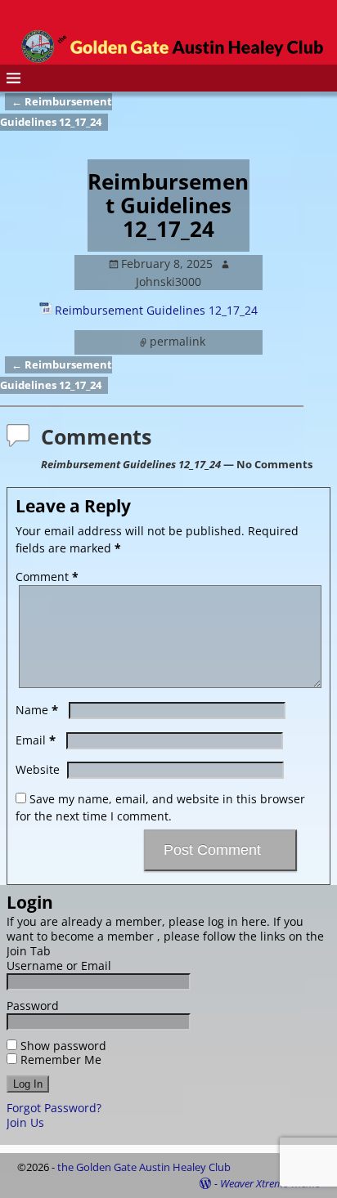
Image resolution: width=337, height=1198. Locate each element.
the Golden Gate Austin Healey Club (144, 1167)
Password (33, 1005)
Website (38, 769)
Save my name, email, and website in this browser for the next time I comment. (160, 807)
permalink (177, 341)
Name (37, 709)
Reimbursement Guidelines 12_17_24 (156, 310)
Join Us (25, 1122)
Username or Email (59, 965)
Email (36, 740)
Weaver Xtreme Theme (270, 1183)
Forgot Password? (54, 1107)
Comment (47, 576)
